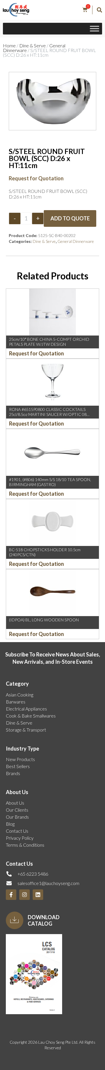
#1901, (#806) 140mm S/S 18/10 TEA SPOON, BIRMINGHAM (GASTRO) (50, 482)
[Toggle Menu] (94, 29)
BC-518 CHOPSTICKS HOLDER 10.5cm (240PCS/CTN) (44, 552)
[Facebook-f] (11, 894)
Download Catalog (44, 920)
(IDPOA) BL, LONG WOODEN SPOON (44, 619)
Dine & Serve (32, 45)
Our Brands (17, 817)
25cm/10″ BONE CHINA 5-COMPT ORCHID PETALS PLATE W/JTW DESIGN (49, 342)
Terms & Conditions (25, 845)
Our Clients (17, 810)
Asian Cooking (19, 694)
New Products (20, 759)
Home (9, 45)
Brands (13, 773)
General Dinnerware (75, 241)
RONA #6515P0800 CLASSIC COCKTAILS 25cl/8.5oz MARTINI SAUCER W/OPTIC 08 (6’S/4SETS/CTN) (48, 414)
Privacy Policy (20, 838)
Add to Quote (70, 218)
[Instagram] (24, 894)
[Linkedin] (38, 894)
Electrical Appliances (26, 708)
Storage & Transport (26, 729)
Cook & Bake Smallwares (31, 715)
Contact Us (17, 831)
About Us (15, 802)
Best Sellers (18, 766)
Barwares (15, 701)
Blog (10, 824)
